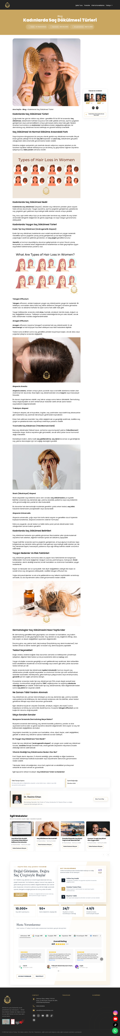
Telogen (16, 303)
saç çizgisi (52, 238)
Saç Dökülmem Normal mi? (47, 838)
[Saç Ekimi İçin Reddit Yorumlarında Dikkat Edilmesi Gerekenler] (22, 828)
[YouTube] (115, 1018)
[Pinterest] (34, 1020)
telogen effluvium (66, 708)
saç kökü (71, 506)
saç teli (40, 139)
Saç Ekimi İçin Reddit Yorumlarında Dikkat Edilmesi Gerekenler (19, 840)
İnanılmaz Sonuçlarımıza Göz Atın (96, 114)
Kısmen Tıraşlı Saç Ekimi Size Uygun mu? (97, 839)
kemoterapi (17, 327)
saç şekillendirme (44, 439)
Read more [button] (24, 957)
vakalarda (71, 683)
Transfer (87, 5)
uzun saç (56, 139)
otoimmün (36, 125)
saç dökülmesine (58, 498)
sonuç (61, 657)
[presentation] (93, 108)
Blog (24, 109)
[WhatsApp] (115, 1031)
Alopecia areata (19, 391)
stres (41, 312)
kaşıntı (63, 393)
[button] (18, 959)
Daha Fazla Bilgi (100, 799)
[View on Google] (20, 966)
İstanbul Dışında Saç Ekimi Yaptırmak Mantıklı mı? (72, 839)
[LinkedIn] (47, 1015)
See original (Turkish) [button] (28, 960)
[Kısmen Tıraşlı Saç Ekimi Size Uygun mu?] (98, 828)
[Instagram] (115, 1012)
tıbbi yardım (28, 150)
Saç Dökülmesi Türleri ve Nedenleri (51, 772)
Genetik (16, 242)
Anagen (16, 325)
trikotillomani (72, 430)
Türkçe (108, 5)
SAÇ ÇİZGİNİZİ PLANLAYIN (20, 894)
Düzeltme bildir (72, 783)
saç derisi (56, 439)
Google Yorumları (24, 976)
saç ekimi (21, 688)
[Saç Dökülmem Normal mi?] (47, 828)
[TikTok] (115, 1024)
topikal (45, 670)
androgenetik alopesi (41, 743)
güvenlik (16, 677)
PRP (44, 683)
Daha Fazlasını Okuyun (19, 848)
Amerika (22, 745)
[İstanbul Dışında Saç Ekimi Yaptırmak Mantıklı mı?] (72, 828)
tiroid (75, 560)
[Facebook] (34, 1015)
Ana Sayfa (17, 109)
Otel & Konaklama (97, 5)
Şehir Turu (79, 5)
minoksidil (52, 670)
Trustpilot (39, 976)
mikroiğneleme (19, 685)
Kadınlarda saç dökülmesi (23, 207)
